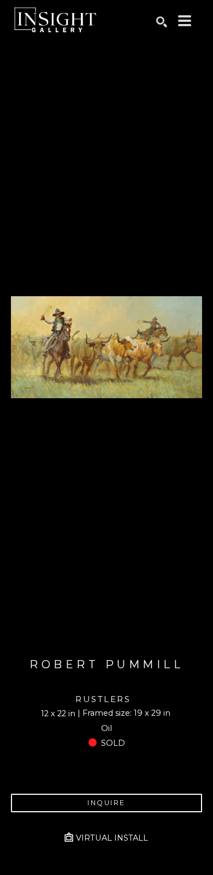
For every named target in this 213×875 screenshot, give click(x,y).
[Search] (161, 21)
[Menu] (184, 20)
